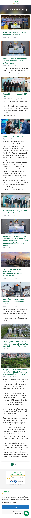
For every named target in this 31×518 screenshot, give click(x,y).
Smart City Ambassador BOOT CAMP (15, 95)
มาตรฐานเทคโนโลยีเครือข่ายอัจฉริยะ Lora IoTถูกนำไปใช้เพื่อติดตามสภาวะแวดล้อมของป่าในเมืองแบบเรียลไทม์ (15, 372)
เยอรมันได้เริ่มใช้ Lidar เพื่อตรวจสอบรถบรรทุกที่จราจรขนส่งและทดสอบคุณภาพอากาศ (14, 301)
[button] (28, 492)
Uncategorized (16, 99)
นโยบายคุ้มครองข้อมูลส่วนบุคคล (16, 516)
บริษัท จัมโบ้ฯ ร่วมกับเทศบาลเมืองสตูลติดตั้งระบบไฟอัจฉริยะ (14, 33)
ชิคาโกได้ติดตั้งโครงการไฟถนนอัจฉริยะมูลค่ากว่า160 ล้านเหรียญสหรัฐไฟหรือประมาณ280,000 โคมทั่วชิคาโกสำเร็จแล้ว (15, 272)
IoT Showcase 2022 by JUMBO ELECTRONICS (15, 211)
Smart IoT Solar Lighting (16, 9)
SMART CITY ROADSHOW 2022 (15, 136)
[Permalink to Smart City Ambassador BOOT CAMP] (15, 84)
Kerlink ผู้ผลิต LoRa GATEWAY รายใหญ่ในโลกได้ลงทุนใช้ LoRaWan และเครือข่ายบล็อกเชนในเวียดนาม (15, 344)
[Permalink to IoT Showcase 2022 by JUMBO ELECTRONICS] (15, 200)
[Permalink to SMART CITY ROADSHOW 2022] (15, 126)
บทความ (15, 278)
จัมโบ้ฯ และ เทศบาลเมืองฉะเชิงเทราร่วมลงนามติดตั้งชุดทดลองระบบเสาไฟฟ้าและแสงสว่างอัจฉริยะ (15, 60)
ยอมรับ (15, 507)
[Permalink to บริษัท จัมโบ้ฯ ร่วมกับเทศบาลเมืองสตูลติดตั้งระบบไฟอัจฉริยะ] (15, 23)
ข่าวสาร (14, 37)
